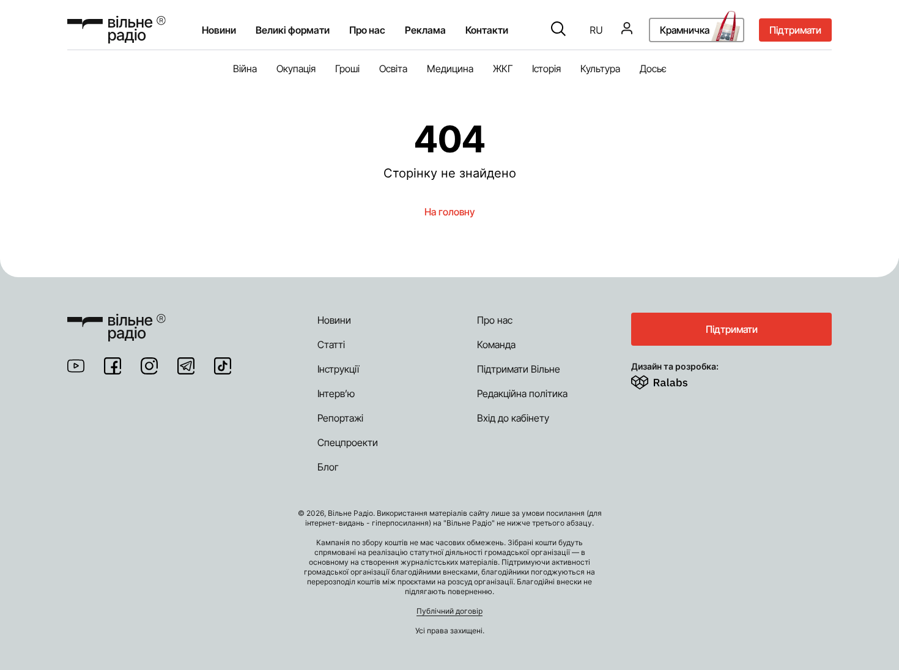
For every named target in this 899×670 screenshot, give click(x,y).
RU (596, 30)
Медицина (450, 68)
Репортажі (340, 418)
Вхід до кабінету (513, 418)
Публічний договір (449, 611)
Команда (496, 344)
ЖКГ (502, 68)
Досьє (653, 68)
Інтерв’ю (336, 393)
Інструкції (338, 369)
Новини (219, 30)
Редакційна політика (522, 393)
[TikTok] (222, 365)
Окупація (296, 68)
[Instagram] (149, 365)
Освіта (393, 68)
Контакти (486, 30)
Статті (331, 344)
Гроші (347, 68)
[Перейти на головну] (116, 30)
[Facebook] (112, 365)
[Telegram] (185, 365)
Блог (328, 467)
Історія (546, 68)
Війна (245, 68)
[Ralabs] (674, 380)
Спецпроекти (347, 442)
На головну (449, 212)
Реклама (425, 30)
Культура (600, 68)
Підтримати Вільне (518, 369)
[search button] (558, 30)
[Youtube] (75, 365)
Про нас (494, 320)
